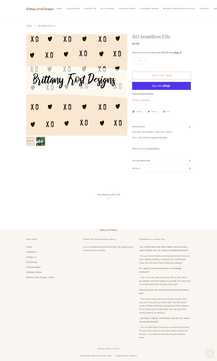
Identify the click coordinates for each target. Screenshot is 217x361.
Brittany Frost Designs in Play (40, 277)
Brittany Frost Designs (94, 356)
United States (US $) (107, 349)
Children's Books (34, 272)
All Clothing (31, 262)
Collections (31, 252)
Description (138, 127)
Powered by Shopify (126, 356)
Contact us (31, 257)
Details (136, 168)
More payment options (143, 93)
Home (29, 26)
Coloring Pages (33, 267)
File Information (141, 161)
